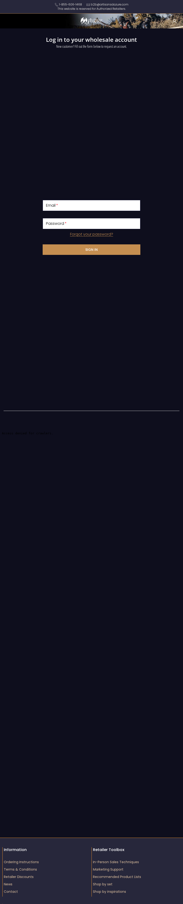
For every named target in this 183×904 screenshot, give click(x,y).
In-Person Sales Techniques (116, 862)
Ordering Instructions (21, 862)
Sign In (91, 249)
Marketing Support (108, 869)
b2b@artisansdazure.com (109, 4)
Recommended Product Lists (117, 876)
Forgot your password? (91, 234)
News (8, 884)
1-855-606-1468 (70, 4)
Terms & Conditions (20, 869)
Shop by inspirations (109, 891)
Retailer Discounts (19, 876)
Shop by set (102, 884)
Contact (11, 891)
